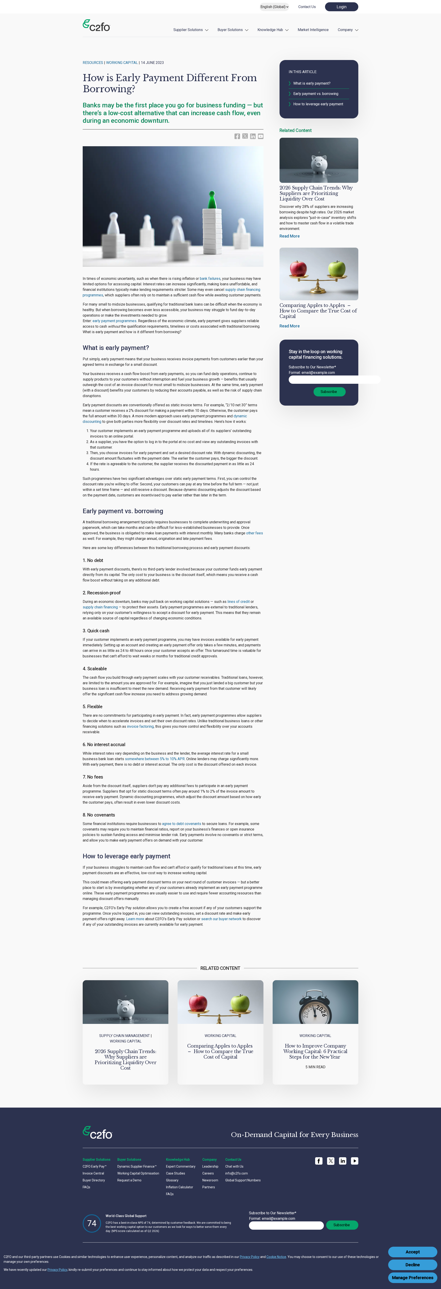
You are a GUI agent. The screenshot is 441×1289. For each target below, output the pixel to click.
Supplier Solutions (188, 30)
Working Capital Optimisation (138, 1173)
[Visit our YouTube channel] (260, 136)
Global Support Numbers (243, 1180)
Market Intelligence (313, 30)
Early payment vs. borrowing (315, 94)
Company (345, 30)
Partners (208, 1187)
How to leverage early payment (318, 104)
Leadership (210, 1166)
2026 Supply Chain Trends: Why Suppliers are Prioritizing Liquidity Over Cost (316, 193)
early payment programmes (114, 321)
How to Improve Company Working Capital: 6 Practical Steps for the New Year (315, 1051)
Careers (208, 1173)
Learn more (135, 919)
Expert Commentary (180, 1166)
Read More (290, 236)
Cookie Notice (276, 1257)
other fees (254, 533)
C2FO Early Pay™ (95, 1166)
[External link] (245, 136)
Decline (413, 1264)
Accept (413, 1252)
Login (342, 6)
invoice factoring (140, 726)
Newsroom (210, 1180)
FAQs (86, 1187)
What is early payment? (312, 83)
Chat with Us (234, 1166)
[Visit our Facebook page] (237, 136)
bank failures (210, 278)
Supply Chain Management (124, 1036)
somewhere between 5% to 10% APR (155, 759)
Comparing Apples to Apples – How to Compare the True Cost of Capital (318, 311)
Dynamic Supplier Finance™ (137, 1166)
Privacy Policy (250, 1257)
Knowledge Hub (270, 30)
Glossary (172, 1180)
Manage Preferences (412, 1277)
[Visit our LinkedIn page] (253, 136)
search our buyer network (221, 919)
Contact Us (307, 7)
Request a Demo (129, 1180)
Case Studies (175, 1173)
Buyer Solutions (230, 30)
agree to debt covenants (181, 824)
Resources (93, 62)
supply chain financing (100, 607)
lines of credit (238, 601)
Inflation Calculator (179, 1187)
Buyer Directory (94, 1180)
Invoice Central (93, 1173)
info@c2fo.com (236, 1173)
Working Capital (122, 62)
